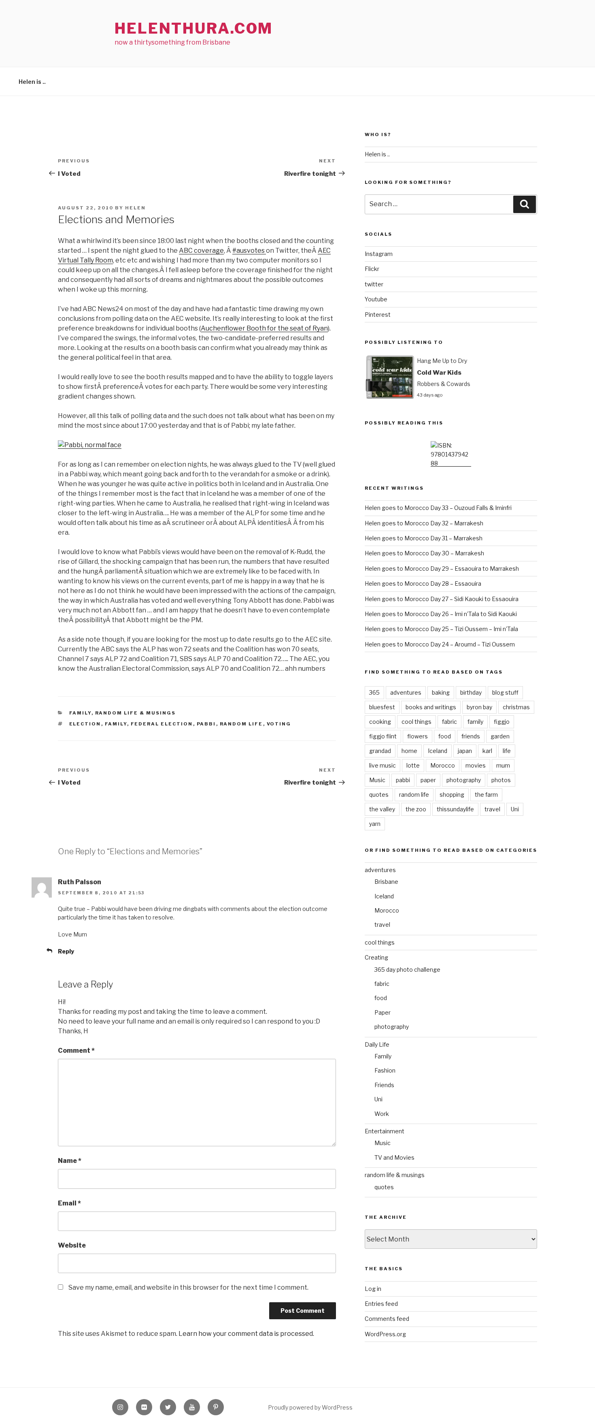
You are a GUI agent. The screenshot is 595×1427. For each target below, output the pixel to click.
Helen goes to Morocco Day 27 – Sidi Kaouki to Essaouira (441, 598)
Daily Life (377, 1044)
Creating (376, 957)
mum (503, 765)
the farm (486, 794)
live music (382, 765)
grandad (380, 750)
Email (69, 1203)
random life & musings (135, 713)
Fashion (384, 1070)
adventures (405, 692)
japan (465, 750)
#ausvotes (249, 250)
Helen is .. (32, 81)
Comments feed (387, 1318)
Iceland (437, 750)
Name (69, 1161)
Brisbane (386, 881)
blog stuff (505, 692)
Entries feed (381, 1303)
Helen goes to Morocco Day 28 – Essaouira (423, 583)
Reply (66, 951)
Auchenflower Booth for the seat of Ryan (264, 328)
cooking (380, 721)
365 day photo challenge (407, 969)
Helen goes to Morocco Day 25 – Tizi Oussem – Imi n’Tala (441, 628)
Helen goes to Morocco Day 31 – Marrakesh (423, 538)
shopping (452, 794)
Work (381, 1113)
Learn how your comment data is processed (245, 1333)
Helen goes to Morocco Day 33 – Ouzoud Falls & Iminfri (438, 507)
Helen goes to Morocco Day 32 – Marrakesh (424, 523)
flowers (417, 736)
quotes (379, 794)
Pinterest (378, 314)
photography (463, 779)
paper (428, 779)
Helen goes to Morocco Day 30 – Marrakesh (424, 553)
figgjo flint (383, 736)
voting (279, 724)
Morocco (442, 765)
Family (80, 713)
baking (441, 692)
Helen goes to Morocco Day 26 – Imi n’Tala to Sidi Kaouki (441, 613)
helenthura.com (194, 28)
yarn (374, 823)
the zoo (416, 809)
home (409, 750)
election (85, 724)
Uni (515, 809)
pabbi (206, 724)
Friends (384, 1084)
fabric (449, 721)
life (507, 750)
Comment (76, 1050)
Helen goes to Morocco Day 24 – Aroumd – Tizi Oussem (440, 644)
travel (492, 809)
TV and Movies (394, 1157)
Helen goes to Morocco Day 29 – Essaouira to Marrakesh (442, 568)
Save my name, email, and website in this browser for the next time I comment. (188, 1287)
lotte (413, 765)
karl (487, 750)
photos (501, 779)
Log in (373, 1288)
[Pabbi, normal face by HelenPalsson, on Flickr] (89, 445)
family (116, 724)
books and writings (431, 707)
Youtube (376, 299)
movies (475, 765)
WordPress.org (385, 1334)
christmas (516, 707)
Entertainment (384, 1131)
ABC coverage (201, 250)
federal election (162, 724)
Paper (382, 1012)
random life (241, 724)
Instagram (379, 253)
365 (374, 692)
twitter (374, 284)
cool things (416, 721)
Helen (135, 208)
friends (470, 736)
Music (377, 779)
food (444, 736)
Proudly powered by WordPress (310, 1407)
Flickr (372, 268)
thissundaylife (455, 809)
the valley (382, 809)
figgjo (502, 721)
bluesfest (382, 707)
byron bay (479, 707)
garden (500, 736)
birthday (471, 692)
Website (72, 1245)
